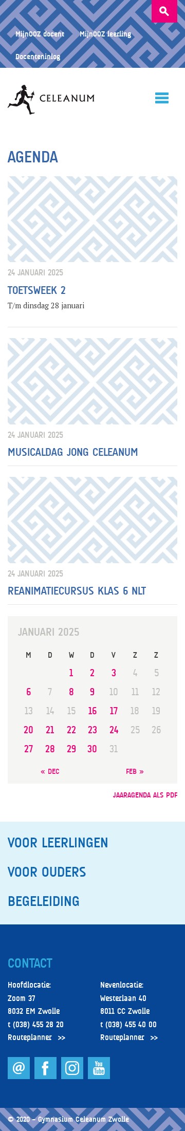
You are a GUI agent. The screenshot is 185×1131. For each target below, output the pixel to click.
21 (50, 730)
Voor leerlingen (58, 842)
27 (28, 749)
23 (92, 730)
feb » (135, 771)
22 (71, 730)
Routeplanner (30, 1037)
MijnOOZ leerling (105, 33)
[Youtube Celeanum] (99, 1076)
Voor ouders (47, 872)
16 (92, 711)
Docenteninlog (37, 56)
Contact (30, 963)
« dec (50, 771)
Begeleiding (44, 901)
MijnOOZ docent (39, 33)
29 (71, 749)
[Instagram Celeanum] (73, 1076)
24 (113, 730)
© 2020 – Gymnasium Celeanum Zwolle (68, 1119)
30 (92, 749)
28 (50, 749)
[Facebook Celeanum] (46, 1076)
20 (28, 730)
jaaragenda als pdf (145, 794)
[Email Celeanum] (20, 1076)
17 (114, 711)
